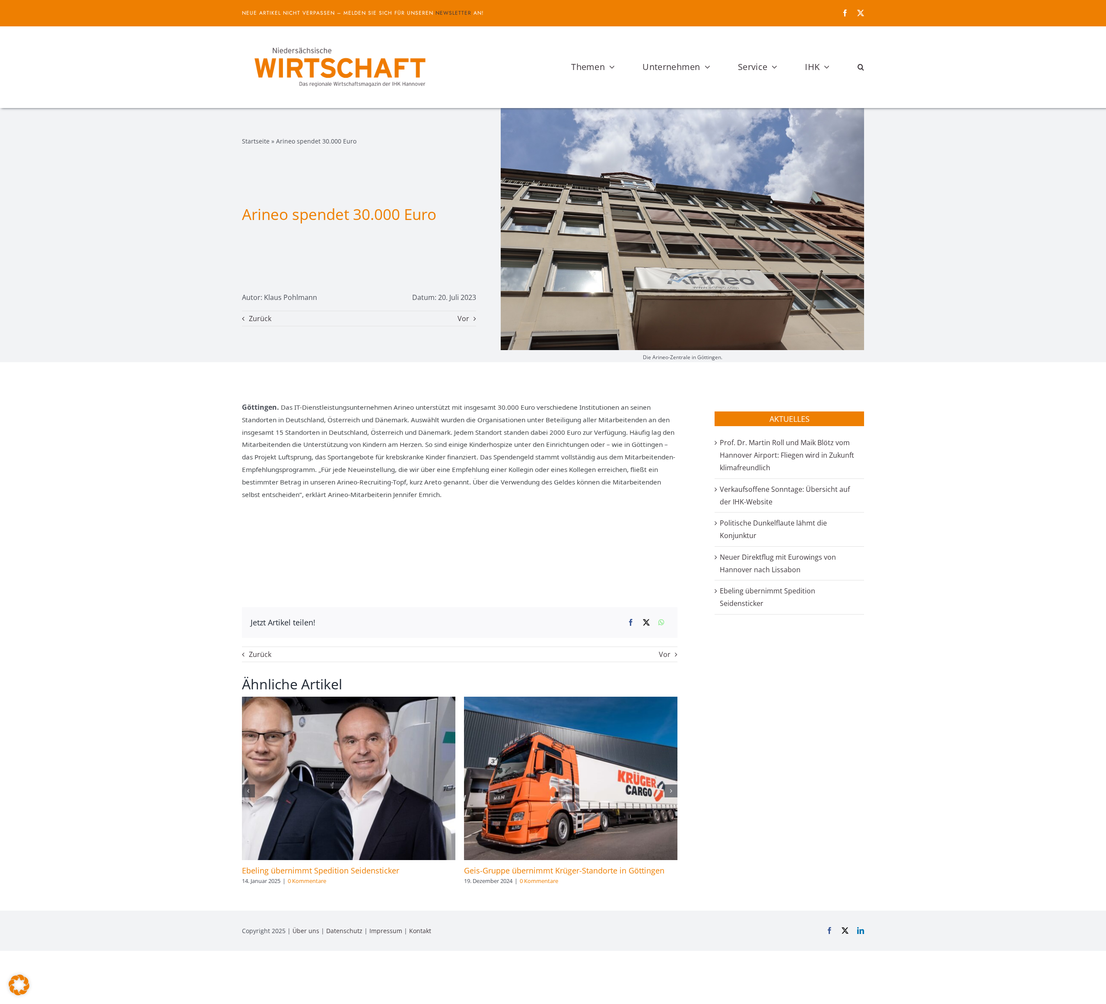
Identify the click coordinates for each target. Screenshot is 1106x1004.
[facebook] (845, 13)
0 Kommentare (307, 881)
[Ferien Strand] (339, 43)
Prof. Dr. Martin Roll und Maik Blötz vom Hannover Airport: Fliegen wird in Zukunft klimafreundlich (787, 455)
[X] (646, 622)
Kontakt (420, 931)
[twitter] (860, 13)
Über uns (305, 931)
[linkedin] (860, 930)
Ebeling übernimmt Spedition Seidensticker (320, 870)
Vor (463, 318)
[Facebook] (631, 622)
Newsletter (453, 13)
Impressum (385, 931)
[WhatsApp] (661, 622)
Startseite (256, 141)
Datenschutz (344, 931)
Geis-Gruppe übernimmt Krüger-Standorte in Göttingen (564, 870)
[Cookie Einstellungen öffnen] (19, 993)
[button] (861, 67)
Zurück (260, 318)
